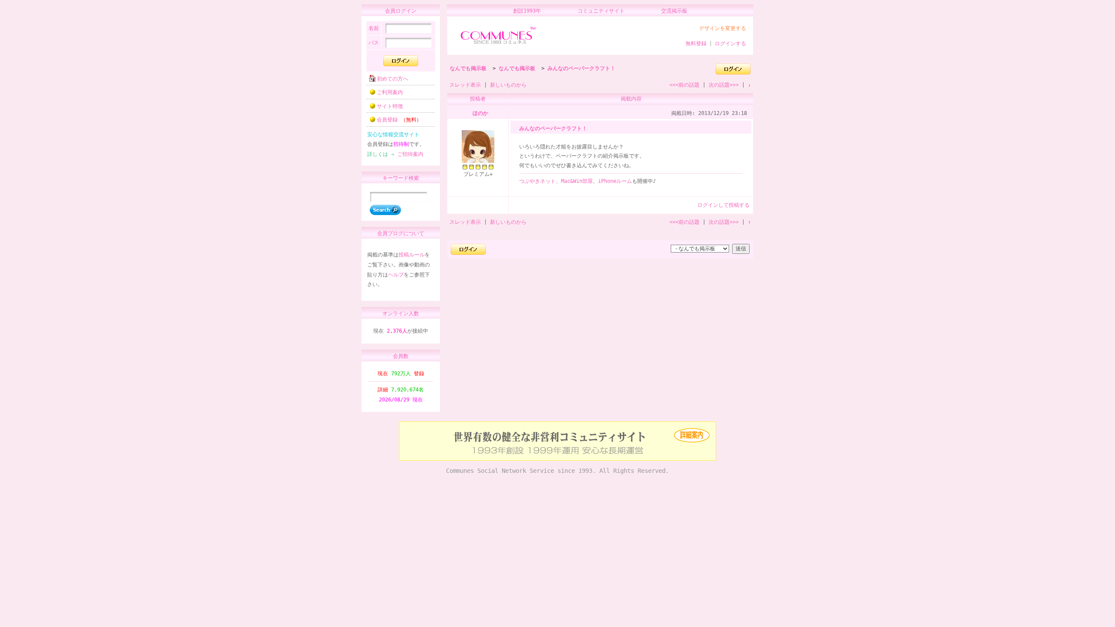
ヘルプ (396, 275)
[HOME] (498, 44)
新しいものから (508, 85)
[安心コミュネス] (557, 459)
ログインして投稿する (723, 205)
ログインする (730, 43)
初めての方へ (392, 79)
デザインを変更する (722, 28)
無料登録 (696, 43)
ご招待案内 (410, 154)
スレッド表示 (465, 85)
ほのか (480, 113)
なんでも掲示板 (468, 68)
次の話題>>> (724, 85)
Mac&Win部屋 (577, 181)
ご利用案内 (390, 92)
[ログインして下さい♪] (733, 73)
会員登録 (399, 120)
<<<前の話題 (684, 85)
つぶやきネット (537, 181)
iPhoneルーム (615, 181)
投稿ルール (412, 255)
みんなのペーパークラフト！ (581, 68)
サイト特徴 (390, 106)
